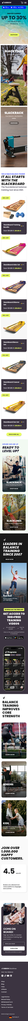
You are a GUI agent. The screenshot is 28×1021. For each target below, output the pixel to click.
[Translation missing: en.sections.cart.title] (22, 2)
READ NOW (10, 559)
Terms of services (7, 1007)
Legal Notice (5, 997)
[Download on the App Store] (8, 637)
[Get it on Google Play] (19, 637)
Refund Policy (5, 999)
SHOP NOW (14, 35)
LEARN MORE (10, 755)
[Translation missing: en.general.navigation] (25, 3)
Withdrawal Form (7, 1002)
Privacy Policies (6, 1005)
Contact (4, 992)
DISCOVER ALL (14, 434)
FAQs (3, 987)
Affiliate (4, 989)
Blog (2, 984)
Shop (3, 981)
